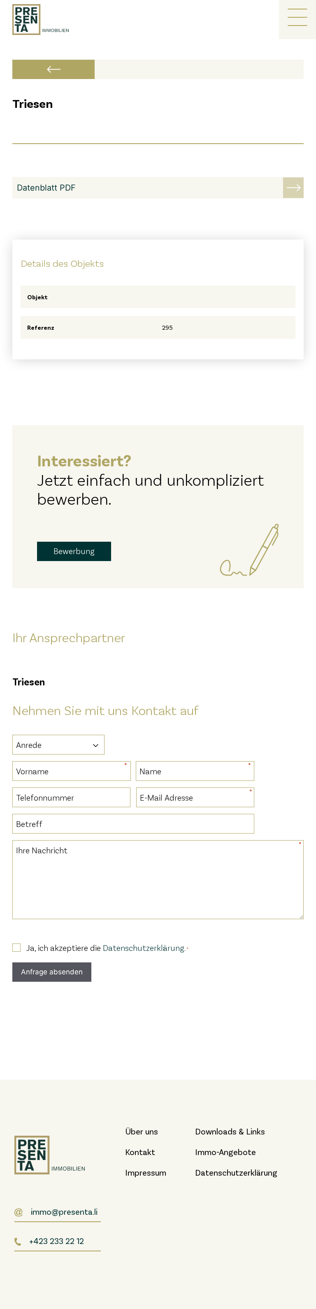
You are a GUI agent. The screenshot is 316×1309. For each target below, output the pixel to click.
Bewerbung (74, 551)
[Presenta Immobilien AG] (45, 19)
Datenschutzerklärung (143, 948)
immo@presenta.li (64, 1211)
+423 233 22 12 (56, 1241)
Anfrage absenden (52, 972)
